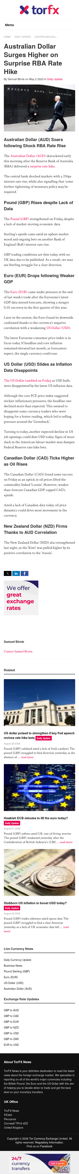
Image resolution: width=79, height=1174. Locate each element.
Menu (9, 25)
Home (7, 36)
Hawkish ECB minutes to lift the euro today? (36, 818)
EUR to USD (11, 1045)
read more (27, 757)
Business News (13, 965)
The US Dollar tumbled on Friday (27, 380)
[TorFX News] (39, 13)
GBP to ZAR (11, 1039)
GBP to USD (11, 1033)
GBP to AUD (11, 1010)
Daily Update (23, 36)
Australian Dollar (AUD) (28, 156)
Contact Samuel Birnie (18, 651)
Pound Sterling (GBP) (17, 971)
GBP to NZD (11, 1027)
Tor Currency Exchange (43, 1138)
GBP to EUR (11, 1022)
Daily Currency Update (17, 960)
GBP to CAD (11, 1016)
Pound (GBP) (19, 219)
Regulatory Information (49, 1142)
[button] (8, 573)
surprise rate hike (42, 166)
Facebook (46, 1146)
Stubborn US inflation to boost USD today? (35, 903)
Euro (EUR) (18, 292)
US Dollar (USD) (58, 328)
